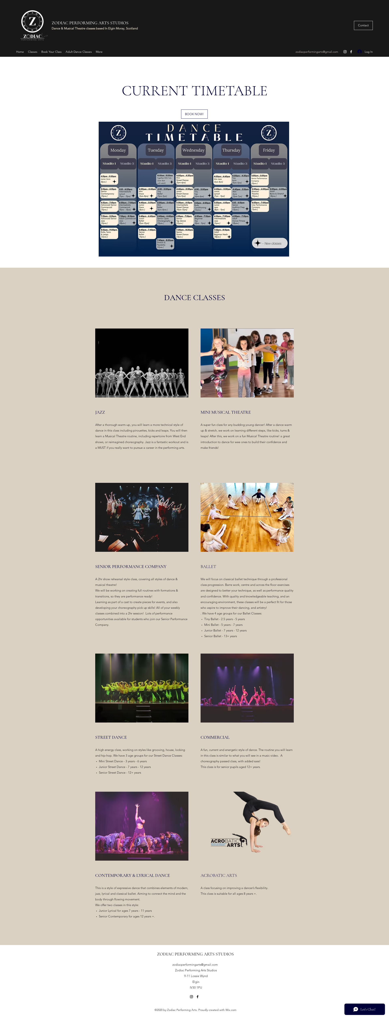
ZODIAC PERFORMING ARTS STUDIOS (90, 23)
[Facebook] (351, 52)
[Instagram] (345, 52)
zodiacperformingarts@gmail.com (317, 52)
